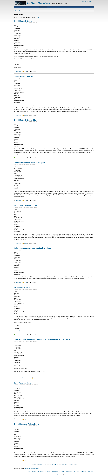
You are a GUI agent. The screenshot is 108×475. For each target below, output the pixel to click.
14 (65, 464)
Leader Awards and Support (43, 471)
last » (75, 464)
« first (34, 464)
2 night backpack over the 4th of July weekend (32, 248)
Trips (41, 7)
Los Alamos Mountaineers (38, 3)
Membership (51, 7)
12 (60, 464)
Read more (18, 71)
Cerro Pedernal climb (22, 383)
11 (57, 464)
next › (71, 464)
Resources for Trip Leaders (58, 471)
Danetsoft (46, 474)
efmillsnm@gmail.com (19, 331)
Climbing (33, 7)
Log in (25, 71)
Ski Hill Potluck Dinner (23, 21)
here (38, 17)
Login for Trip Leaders (87, 1)
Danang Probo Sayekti (54, 474)
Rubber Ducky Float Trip (23, 76)
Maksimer (66, 474)
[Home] (20, 4)
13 (63, 464)
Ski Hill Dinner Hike (22, 287)
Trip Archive (69, 471)
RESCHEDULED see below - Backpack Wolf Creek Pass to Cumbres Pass (43, 340)
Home (16, 11)
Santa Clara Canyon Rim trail (25, 205)
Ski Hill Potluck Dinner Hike (25, 120)
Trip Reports (83, 471)
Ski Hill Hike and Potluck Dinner (27, 424)
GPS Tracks (76, 471)
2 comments (27, 378)
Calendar (64, 7)
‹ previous (39, 464)
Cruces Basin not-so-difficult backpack (29, 163)
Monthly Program (20, 7)
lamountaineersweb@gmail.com (31, 468)
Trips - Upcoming (32, 471)
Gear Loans (90, 471)
